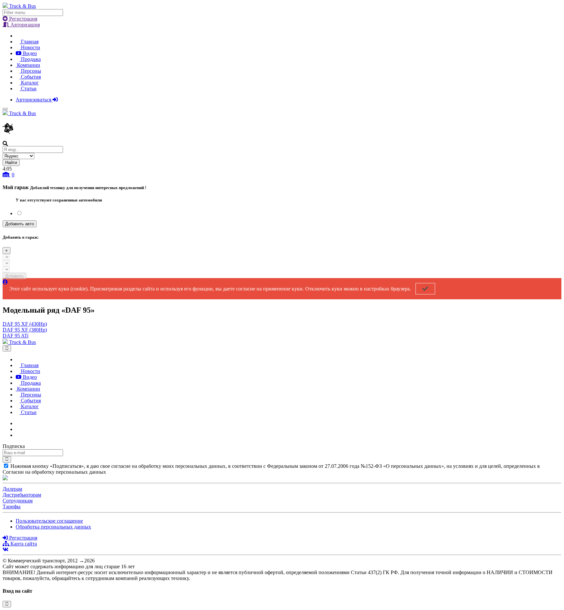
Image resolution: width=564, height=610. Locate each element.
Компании (28, 65)
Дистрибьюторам (22, 495)
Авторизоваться (34, 99)
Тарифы (12, 506)
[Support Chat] (18, 429)
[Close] (7, 348)
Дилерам (12, 489)
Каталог (29, 82)
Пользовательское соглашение (49, 521)
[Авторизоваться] (5, 282)
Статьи (28, 88)
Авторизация (24, 24)
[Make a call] (18, 435)
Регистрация (22, 19)
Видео (29, 53)
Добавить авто (19, 223)
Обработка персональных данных (53, 526)
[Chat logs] (18, 423)
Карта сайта (23, 543)
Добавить (14, 276)
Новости (30, 47)
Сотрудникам (18, 500)
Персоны (30, 71)
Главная (29, 41)
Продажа (30, 59)
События (30, 77)
